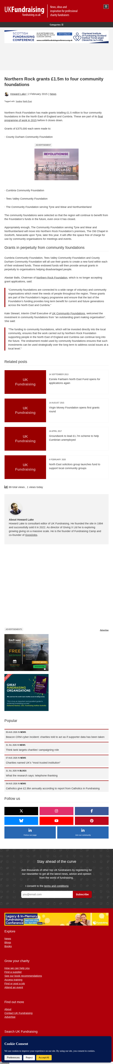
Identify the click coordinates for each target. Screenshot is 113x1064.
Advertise (104, 630)
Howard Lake (18, 94)
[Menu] (106, 6)
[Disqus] (56, 586)
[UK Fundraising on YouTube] (56, 821)
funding (19, 101)
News (53, 94)
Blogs (7, 942)
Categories (55, 25)
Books (8, 946)
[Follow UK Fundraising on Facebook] (92, 811)
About (7, 1009)
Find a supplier (13, 972)
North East (27, 101)
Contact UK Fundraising (18, 1013)
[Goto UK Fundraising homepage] (55, 11)
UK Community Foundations (68, 313)
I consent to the (47, 886)
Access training (13, 979)
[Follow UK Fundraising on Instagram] (56, 811)
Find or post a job (14, 983)
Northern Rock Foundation (51, 277)
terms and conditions (56, 886)
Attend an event (13, 987)
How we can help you (17, 968)
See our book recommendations (23, 975)
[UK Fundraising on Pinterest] (92, 821)
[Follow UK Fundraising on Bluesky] (21, 821)
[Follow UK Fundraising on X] (21, 811)
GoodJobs (31, 535)
